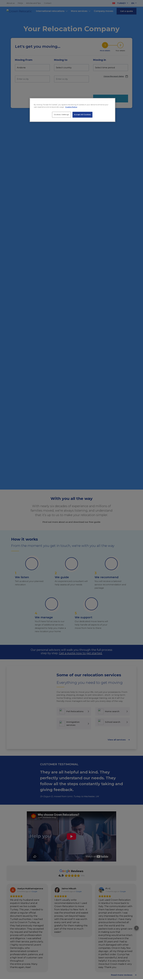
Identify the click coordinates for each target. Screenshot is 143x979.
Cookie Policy (71, 107)
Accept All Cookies (82, 115)
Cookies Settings (61, 115)
